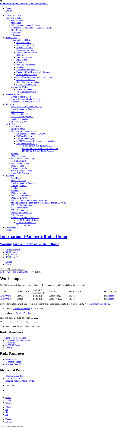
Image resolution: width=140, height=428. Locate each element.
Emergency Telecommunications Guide (36, 141)
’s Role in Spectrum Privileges (26, 106)
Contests (17, 166)
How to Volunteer (24, 89)
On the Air (10, 124)
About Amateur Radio (15, 376)
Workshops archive (24, 205)
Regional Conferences (26, 65)
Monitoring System (19, 121)
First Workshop (38, 146)
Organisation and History (22, 40)
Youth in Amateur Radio (21, 171)
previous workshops (21, 308)
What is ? (23, 225)
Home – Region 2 (13, 15)
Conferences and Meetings (27, 25)
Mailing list (16, 23)
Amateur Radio (12, 94)
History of (23, 42)
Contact (8, 230)
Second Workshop (40, 148)
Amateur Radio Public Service (19, 381)
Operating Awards (19, 168)
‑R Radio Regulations (22, 116)
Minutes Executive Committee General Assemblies (38, 203)
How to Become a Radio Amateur (25, 99)
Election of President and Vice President (33, 72)
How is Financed (26, 74)
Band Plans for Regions (15, 338)
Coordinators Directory (26, 84)
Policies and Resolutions (21, 212)
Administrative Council (26, 50)
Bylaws (19, 198)
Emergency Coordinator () (31, 134)
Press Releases (17, 20)
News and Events (13, 18)
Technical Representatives (27, 69)
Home (8, 397)
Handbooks (16, 188)
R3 (6, 257)
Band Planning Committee (27, 82)
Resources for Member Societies (25, 217)
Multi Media (16, 30)
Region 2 (24, 3)
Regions (20, 55)
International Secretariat (26, 52)
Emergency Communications (23, 131)
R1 (6, 252)
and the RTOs (20, 114)
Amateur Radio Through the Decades (27, 102)
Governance (21, 62)
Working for (19, 87)
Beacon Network (21, 163)
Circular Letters (20, 210)
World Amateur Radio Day (22, 158)
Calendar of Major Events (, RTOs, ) (31, 28)
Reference (9, 175)
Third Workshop (39, 151)
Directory (24, 136)
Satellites (15, 153)
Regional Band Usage (14, 364)
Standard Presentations (26, 222)
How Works (19, 60)
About (11, 37)
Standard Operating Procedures (29, 200)
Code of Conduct (18, 161)
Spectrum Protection (19, 119)
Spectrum (9, 104)
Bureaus (17, 215)
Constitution (24, 47)
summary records (20, 208)
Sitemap (8, 348)
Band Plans (16, 126)
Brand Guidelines (27, 220)
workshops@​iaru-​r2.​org (99, 304)
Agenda (110, 296)
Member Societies (24, 57)
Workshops (16, 33)
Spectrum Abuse (18, 129)
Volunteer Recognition (26, 92)
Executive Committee (25, 79)
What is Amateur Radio (21, 97)
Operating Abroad (19, 185)
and (17, 111)
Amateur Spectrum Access (22, 109)
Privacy (8, 402)
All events (15, 35)
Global (8, 250)
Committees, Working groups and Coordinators (31, 77)
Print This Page (6, 318)
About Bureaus (20, 173)
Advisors (20, 67)
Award (18, 156)
